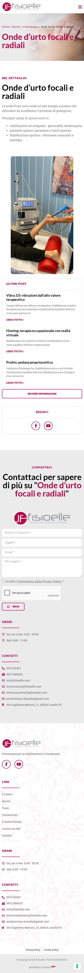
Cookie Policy (51, 949)
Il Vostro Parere (11, 821)
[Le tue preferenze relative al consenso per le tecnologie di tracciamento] (77, 966)
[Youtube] (48, 426)
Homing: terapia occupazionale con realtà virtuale (38, 332)
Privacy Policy (33, 949)
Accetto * (34, 581)
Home (5, 27)
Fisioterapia (30, 27)
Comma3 (46, 967)
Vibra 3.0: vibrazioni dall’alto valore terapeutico (33, 297)
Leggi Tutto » (15, 319)
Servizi (16, 27)
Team (5, 808)
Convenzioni (9, 815)
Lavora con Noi (11, 828)
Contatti (7, 835)
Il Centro (7, 794)
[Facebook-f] (35, 426)
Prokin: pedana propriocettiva (29, 362)
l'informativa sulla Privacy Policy (39, 581)
